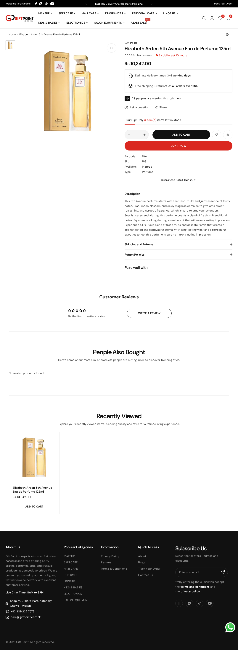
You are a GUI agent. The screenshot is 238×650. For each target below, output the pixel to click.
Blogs (141, 562)
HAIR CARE (71, 569)
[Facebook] (36, 3)
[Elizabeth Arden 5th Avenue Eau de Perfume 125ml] (34, 457)
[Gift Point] (19, 18)
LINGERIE (69, 581)
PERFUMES (71, 575)
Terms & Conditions (114, 569)
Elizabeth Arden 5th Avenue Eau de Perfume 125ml (32, 490)
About (142, 556)
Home (12, 34)
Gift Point (131, 43)
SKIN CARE (71, 562)
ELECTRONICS (73, 594)
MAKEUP (69, 556)
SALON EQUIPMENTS (77, 600)
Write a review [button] (149, 313)
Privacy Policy (110, 556)
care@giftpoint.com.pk (26, 617)
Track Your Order (223, 3)
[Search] (204, 18)
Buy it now (178, 146)
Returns (106, 562)
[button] (130, 55)
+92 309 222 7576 (22, 611)
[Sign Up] (223, 572)
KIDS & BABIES (73, 587)
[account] (212, 18)
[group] (68, 92)
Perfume (147, 172)
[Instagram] (40, 3)
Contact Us (145, 575)
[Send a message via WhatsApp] (230, 627)
